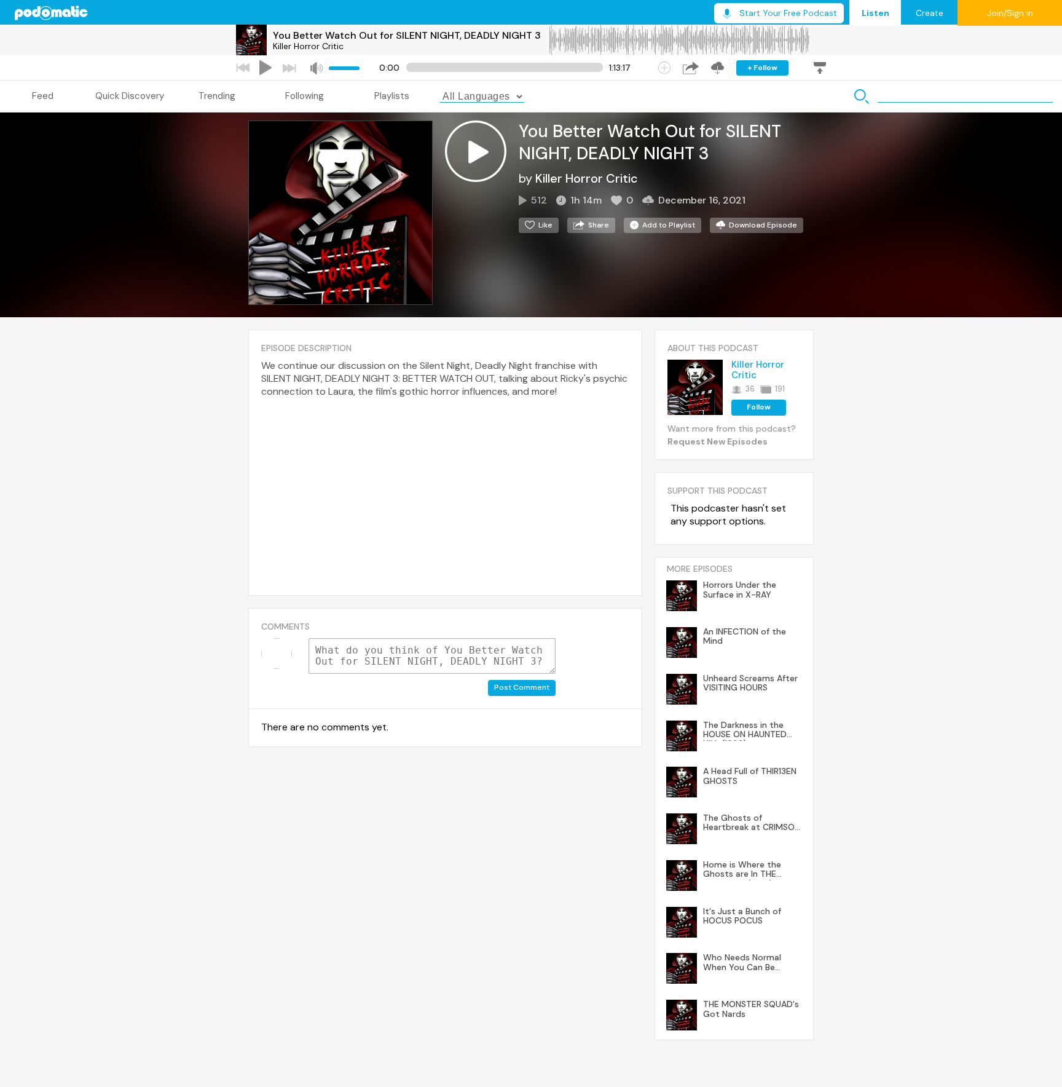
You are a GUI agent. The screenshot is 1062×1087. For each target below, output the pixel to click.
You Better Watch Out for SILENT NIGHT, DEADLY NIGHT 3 (407, 35)
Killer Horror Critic (308, 46)
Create (929, 12)
